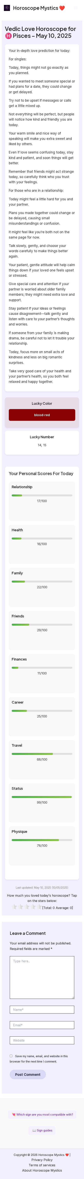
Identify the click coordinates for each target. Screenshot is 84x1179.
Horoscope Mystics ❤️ (39, 8)
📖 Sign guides (42, 1130)
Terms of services (42, 1165)
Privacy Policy (42, 1160)
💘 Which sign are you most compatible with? (42, 1114)
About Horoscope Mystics (42, 1170)
